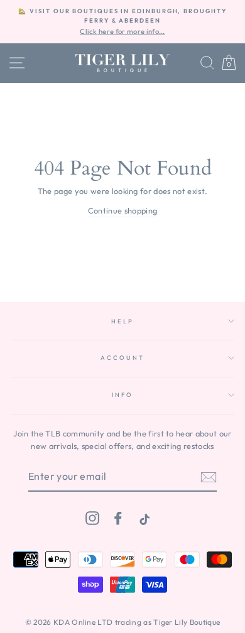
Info (122, 394)
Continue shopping (122, 210)
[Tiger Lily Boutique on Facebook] (118, 518)
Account (122, 357)
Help (122, 321)
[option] (122, 21)
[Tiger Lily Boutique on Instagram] (92, 518)
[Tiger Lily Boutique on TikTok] (143, 518)
